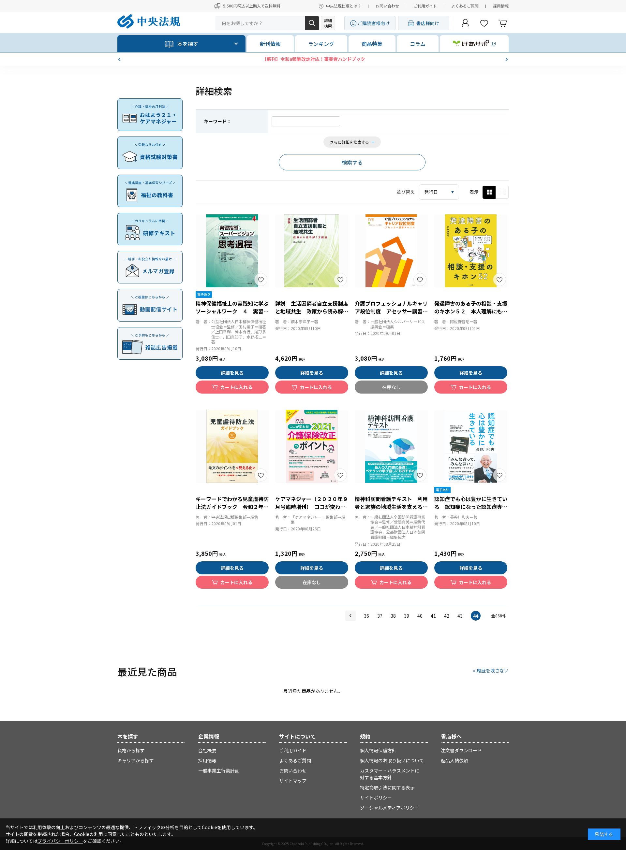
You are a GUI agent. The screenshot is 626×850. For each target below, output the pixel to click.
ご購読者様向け (374, 23)
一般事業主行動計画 (218, 770)
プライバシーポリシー (60, 841)
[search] (312, 23)
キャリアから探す (135, 760)
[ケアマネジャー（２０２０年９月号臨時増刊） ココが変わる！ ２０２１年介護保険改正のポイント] (311, 446)
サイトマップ (292, 780)
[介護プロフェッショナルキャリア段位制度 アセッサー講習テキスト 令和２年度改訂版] (391, 250)
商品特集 (372, 44)
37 (379, 615)
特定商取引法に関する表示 (387, 787)
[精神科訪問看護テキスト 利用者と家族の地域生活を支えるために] (391, 446)
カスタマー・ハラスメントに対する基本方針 (389, 774)
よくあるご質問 (465, 5)
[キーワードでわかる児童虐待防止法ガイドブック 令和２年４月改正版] (232, 446)
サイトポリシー (376, 797)
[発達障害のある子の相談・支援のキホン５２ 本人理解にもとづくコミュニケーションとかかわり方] (470, 250)
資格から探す (131, 750)
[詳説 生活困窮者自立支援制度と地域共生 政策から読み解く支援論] (311, 250)
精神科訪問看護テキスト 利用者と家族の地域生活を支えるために (391, 506)
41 (433, 615)
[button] (120, 59)
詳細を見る (232, 372)
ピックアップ (502, 192)
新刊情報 (270, 44)
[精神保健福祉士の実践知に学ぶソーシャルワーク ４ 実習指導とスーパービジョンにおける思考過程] (232, 250)
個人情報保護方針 (378, 750)
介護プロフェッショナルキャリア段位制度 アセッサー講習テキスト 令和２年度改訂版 (391, 311)
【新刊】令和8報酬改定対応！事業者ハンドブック (313, 59)
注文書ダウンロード (461, 750)
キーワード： (217, 121)
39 (406, 615)
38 (393, 615)
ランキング (321, 44)
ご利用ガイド (425, 5)
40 (420, 615)
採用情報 (501, 5)
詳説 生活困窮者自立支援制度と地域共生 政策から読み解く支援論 (311, 311)
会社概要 (207, 750)
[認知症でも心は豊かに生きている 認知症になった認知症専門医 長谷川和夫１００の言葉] (470, 446)
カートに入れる (236, 387)
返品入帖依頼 (454, 760)
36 (366, 615)
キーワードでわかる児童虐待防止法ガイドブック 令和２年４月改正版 (232, 506)
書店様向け (427, 23)
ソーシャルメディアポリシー (389, 807)
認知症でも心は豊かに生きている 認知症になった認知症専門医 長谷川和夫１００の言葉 (470, 506)
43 (460, 615)
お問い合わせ (387, 5)
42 (446, 615)
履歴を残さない (493, 670)
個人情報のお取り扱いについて (392, 760)
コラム (417, 44)
